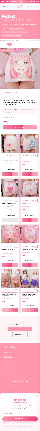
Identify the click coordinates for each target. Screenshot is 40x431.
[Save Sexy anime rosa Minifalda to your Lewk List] (36, 227)
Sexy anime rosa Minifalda (29, 249)
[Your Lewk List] (32, 7)
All (10, 44)
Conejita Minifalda (27, 158)
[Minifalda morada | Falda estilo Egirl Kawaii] (29, 278)
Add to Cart (20, 127)
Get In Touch (20, 334)
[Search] (28, 7)
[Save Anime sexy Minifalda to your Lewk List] (36, 181)
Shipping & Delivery (10, 352)
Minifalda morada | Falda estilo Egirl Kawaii (29, 295)
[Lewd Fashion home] (20, 7)
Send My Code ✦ (20, 418)
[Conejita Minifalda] (29, 143)
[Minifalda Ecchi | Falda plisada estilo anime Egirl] (10, 143)
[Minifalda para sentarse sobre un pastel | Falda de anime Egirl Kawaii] (10, 188)
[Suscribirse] (30, 387)
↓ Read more (6, 26)
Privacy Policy (8, 361)
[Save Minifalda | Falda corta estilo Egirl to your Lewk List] (17, 271)
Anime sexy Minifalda (28, 203)
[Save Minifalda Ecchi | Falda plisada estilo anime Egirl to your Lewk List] (17, 136)
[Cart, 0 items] (36, 7)
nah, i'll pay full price (20, 423)
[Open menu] (4, 7)
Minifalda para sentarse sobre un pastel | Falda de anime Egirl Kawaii (10, 205)
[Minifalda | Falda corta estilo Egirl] (10, 278)
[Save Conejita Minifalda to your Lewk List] (36, 136)
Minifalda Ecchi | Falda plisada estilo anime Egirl (10, 159)
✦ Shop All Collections (20, 329)
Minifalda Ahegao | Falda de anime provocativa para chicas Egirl (20, 102)
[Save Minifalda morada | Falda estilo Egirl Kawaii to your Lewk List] (36, 271)
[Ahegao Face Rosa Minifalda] (10, 234)
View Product (10, 169)
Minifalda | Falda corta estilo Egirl (9, 295)
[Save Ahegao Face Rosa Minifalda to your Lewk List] (17, 227)
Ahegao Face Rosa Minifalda (7, 250)
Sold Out (10, 220)
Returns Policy (8, 357)
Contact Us (7, 374)
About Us (7, 370)
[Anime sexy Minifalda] (29, 188)
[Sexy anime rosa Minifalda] (29, 234)
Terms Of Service (9, 365)
